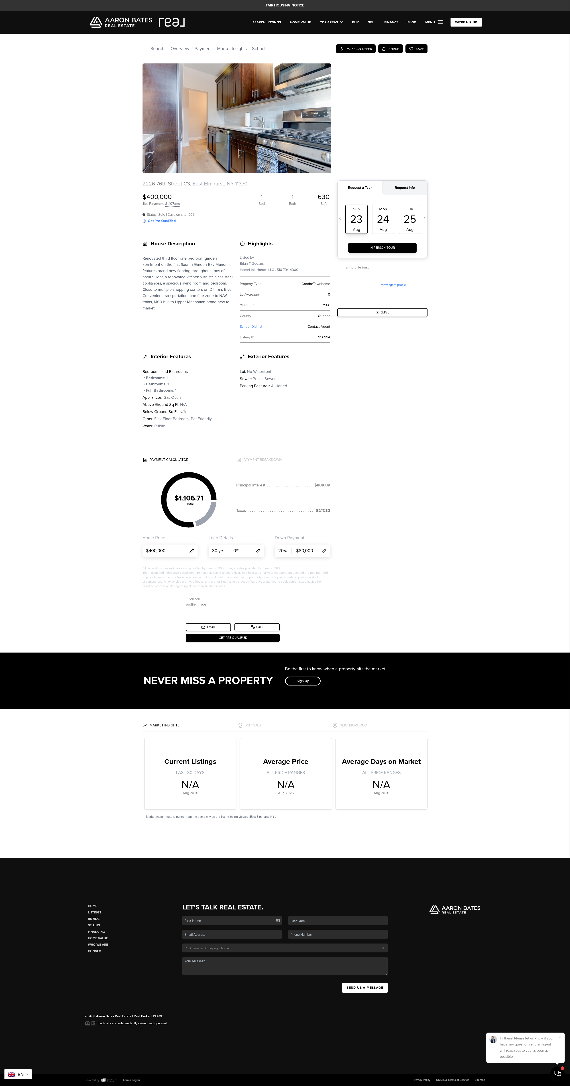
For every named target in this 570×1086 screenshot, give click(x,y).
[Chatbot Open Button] (557, 1073)
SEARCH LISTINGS (266, 22)
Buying (94, 919)
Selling (94, 925)
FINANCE (391, 22)
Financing (96, 932)
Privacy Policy (421, 1080)
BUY (355, 22)
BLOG (411, 22)
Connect (95, 951)
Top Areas (329, 22)
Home (92, 906)
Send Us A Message (365, 988)
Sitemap (480, 1080)
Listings (94, 912)
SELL (371, 22)
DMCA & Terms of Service (452, 1080)
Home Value (300, 22)
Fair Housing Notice (285, 5)
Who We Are (98, 945)
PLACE (158, 1016)
